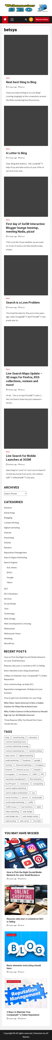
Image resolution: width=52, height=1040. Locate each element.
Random (8, 547)
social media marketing (14, 802)
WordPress (9, 643)
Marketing (9, 537)
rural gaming (38, 784)
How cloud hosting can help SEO (18, 684)
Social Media (10, 603)
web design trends (30, 816)
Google (10, 577)
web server (24, 821)
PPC (42, 774)
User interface (27, 807)
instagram (39, 765)
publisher (23, 879)
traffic (30, 802)
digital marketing (12, 527)
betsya (22, 87)
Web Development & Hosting (17, 623)
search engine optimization (16, 793)
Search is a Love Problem (23, 302)
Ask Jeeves (12, 567)
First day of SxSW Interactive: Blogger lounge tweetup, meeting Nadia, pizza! (25, 227)
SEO (6, 588)
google (37, 760)
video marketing (12, 811)
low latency (23, 774)
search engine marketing (15, 788)
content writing (35, 751)
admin (22, 925)
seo (33, 793)
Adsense (8, 507)
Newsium (38, 1033)
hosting (8, 765)
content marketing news (15, 742)
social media (37, 797)
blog (7, 737)
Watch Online (42, 19)
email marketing (12, 760)
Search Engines (11, 562)
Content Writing (11, 522)
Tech (6, 608)
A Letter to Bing (16, 153)
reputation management (15, 779)
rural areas (24, 784)
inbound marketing (23, 765)
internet (8, 769)
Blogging (8, 517)
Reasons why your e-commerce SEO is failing (24, 665)
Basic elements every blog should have (21, 670)
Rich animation (36, 779)
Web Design (9, 618)
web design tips (12, 816)
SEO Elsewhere (11, 593)
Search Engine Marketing (15, 557)
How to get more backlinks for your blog (22, 698)
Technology (9, 613)
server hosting (11, 797)
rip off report (10, 784)
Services (8, 598)
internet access (22, 769)
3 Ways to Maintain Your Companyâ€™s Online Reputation (23, 1013)
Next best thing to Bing (21, 82)
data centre (10, 755)
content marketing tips (15, 751)
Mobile (7, 542)
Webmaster (9, 628)
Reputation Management (15, 552)
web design (27, 811)
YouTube (37, 821)
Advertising (9, 512)
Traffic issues (11, 807)
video (39, 807)
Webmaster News (12, 633)
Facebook (27, 760)
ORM (34, 774)
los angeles (10, 774)
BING (8, 78)
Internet (7, 532)
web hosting (10, 821)
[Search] (26, 19)
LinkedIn (37, 769)
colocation (32, 737)
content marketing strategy (17, 746)
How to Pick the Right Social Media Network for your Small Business (24, 873)
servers (25, 797)
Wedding (8, 638)
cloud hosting (18, 737)
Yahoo (9, 582)
